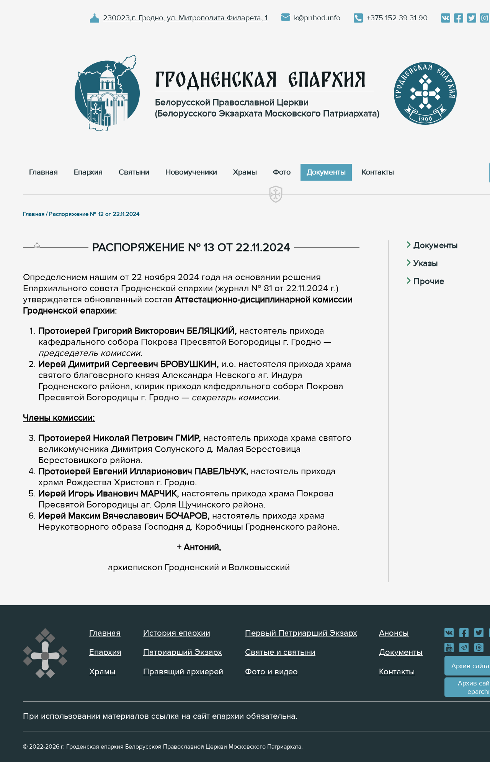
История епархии (176, 633)
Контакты (397, 672)
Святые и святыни (280, 652)
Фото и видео (271, 672)
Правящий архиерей (183, 672)
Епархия (105, 652)
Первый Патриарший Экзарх (301, 633)
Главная (105, 633)
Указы (425, 263)
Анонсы (394, 633)
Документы (435, 245)
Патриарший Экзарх (182, 652)
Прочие (428, 281)
